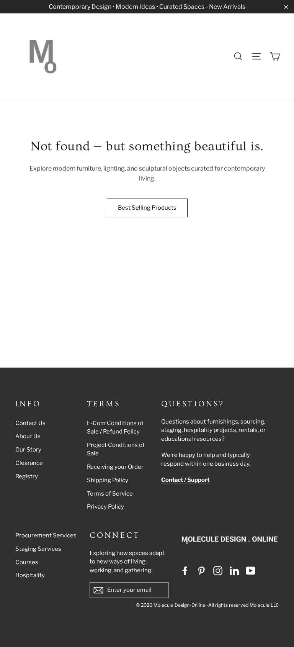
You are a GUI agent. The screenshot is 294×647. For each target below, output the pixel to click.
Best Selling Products (147, 207)
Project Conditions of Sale (116, 449)
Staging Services (38, 548)
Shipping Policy (107, 480)
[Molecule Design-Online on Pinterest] (201, 571)
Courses (26, 562)
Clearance (29, 463)
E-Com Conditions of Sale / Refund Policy (115, 427)
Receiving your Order (115, 466)
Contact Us (30, 423)
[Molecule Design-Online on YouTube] (250, 571)
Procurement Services (46, 535)
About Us (28, 436)
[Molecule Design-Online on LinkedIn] (234, 571)
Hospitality (30, 575)
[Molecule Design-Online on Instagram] (217, 571)
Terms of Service (110, 493)
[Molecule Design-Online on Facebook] (184, 571)
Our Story (28, 449)
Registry (26, 476)
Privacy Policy (105, 506)
